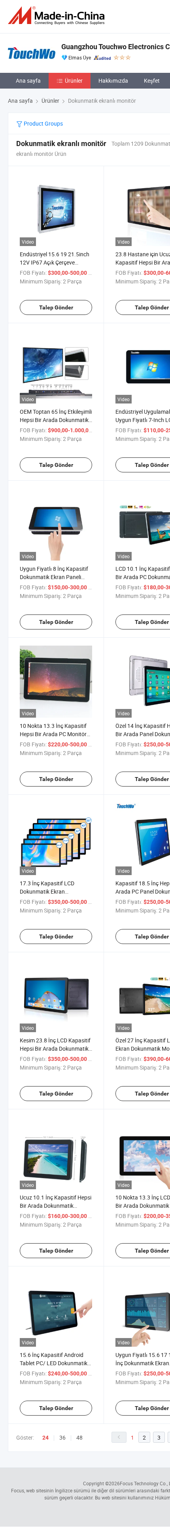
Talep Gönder (56, 307)
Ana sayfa (28, 80)
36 (62, 1437)
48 (79, 1437)
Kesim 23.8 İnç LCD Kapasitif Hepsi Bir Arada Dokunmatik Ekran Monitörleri (55, 1049)
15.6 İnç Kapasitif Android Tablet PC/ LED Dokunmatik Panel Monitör (53, 1363)
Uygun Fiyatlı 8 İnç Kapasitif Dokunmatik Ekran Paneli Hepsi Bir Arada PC (54, 577)
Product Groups (43, 123)
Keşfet (152, 80)
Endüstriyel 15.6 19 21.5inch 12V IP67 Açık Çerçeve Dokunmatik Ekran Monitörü (54, 262)
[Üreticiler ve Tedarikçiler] (58, 15)
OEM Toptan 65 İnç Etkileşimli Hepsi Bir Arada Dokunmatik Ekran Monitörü (56, 420)
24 (45, 1437)
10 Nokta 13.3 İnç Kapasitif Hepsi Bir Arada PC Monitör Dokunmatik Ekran (53, 734)
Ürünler (74, 80)
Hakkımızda (113, 80)
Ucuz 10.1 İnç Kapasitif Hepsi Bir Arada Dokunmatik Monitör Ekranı (55, 1206)
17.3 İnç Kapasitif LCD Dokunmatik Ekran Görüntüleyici (47, 891)
